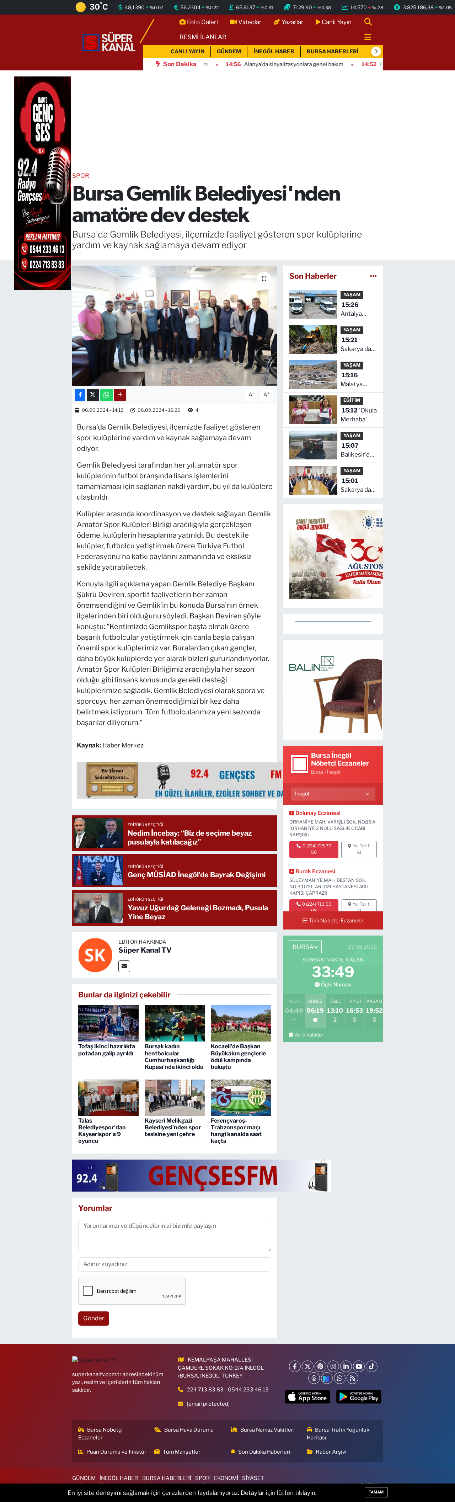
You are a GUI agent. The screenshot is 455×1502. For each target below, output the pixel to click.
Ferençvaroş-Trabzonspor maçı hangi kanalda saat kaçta (236, 1131)
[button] (376, 52)
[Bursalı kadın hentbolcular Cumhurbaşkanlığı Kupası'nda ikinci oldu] (175, 1023)
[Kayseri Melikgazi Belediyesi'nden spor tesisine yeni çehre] (175, 1097)
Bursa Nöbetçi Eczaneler (100, 1434)
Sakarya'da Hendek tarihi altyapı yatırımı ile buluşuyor (358, 345)
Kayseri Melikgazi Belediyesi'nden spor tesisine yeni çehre (173, 1127)
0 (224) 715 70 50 (317, 849)
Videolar (250, 22)
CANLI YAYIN (187, 51)
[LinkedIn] (346, 1366)
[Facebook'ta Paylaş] (80, 395)
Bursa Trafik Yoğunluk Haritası (338, 1434)
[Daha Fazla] (120, 395)
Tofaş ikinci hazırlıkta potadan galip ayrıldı (106, 1049)
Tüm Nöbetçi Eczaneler (336, 920)
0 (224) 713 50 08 (316, 907)
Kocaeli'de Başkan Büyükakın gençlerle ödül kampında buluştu (238, 1056)
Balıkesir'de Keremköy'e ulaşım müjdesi (357, 450)
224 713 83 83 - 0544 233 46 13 (228, 1389)
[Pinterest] (320, 1366)
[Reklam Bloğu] (333, 689)
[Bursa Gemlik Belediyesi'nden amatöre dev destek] (174, 326)
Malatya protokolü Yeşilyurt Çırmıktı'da (356, 380)
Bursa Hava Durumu (189, 1430)
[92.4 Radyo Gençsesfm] (42, 182)
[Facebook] (295, 1366)
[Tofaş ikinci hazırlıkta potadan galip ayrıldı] (108, 1023)
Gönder (94, 1318)
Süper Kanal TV (145, 950)
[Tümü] (373, 275)
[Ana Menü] (364, 37)
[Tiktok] (372, 1366)
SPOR (80, 175)
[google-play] (358, 1397)
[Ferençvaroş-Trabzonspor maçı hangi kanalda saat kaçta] (241, 1097)
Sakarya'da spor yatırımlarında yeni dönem (360, 486)
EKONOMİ (226, 1478)
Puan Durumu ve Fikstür (116, 1452)
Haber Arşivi (331, 1452)
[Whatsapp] (340, 1378)
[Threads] (314, 1378)
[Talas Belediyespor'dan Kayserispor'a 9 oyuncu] (108, 1097)
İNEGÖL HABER (273, 51)
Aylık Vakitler (309, 1035)
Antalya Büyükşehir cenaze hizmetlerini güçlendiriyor (359, 310)
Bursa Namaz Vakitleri (267, 1430)
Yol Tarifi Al (361, 849)
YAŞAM (351, 294)
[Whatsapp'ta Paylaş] (106, 395)
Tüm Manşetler (181, 1452)
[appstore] (307, 1397)
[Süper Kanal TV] (109, 42)
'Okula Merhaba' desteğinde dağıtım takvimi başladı (359, 415)
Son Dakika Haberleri (264, 1452)
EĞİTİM (351, 400)
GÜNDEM (229, 51)
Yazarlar (293, 22)
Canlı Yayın (337, 22)
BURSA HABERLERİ (333, 51)
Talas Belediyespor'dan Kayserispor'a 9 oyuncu (102, 1131)
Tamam (376, 1492)
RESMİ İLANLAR (203, 37)
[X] (308, 1366)
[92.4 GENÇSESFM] (201, 1175)
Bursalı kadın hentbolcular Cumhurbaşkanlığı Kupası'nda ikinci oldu (174, 1056)
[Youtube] (359, 1366)
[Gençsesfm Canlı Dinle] (224, 780)
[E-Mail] (124, 966)
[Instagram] (333, 1366)
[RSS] (352, 1378)
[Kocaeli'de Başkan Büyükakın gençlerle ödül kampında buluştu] (241, 1023)
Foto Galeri (202, 22)
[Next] (327, 1378)
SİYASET (253, 1478)
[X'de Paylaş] (93, 395)
